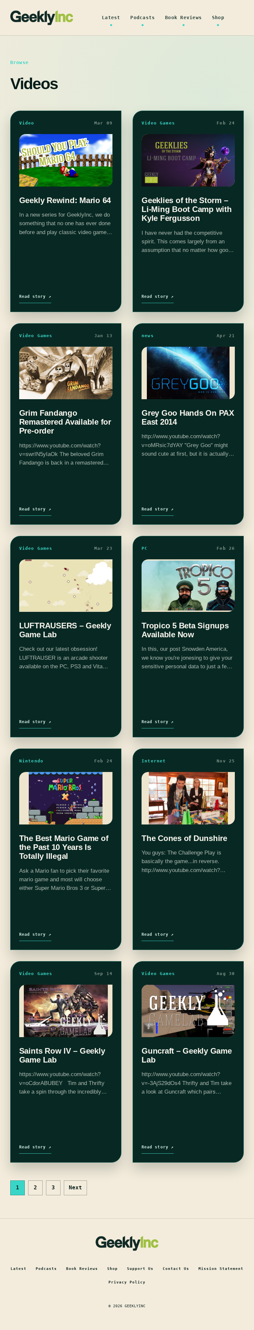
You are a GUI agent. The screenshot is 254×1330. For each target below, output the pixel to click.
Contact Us (176, 1269)
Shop (218, 17)
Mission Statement (220, 1269)
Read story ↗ (35, 296)
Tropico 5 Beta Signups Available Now (185, 630)
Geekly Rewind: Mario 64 (65, 200)
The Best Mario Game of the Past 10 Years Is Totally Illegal (63, 847)
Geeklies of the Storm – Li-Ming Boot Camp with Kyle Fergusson (187, 209)
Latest (111, 17)
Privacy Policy (127, 1282)
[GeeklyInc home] (41, 17)
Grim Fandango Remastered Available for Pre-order (65, 422)
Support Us (140, 1269)
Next (75, 1187)
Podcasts (142, 17)
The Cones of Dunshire (184, 838)
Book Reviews (183, 17)
